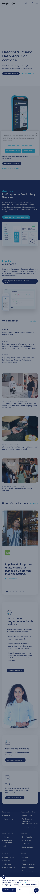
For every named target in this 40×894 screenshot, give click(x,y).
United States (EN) (9, 890)
